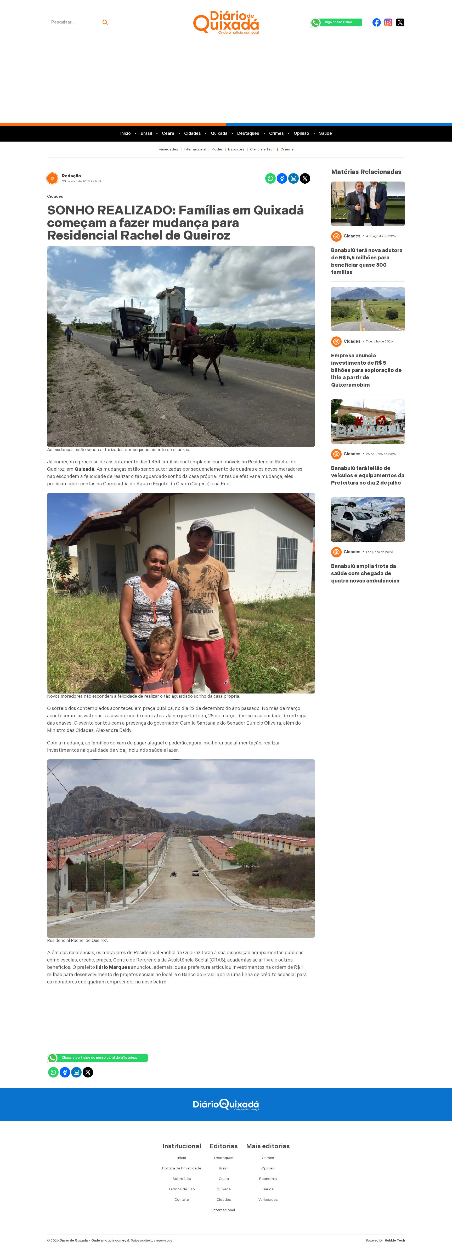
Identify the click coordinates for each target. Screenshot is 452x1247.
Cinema (286, 149)
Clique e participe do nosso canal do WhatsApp (99, 1058)
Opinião (301, 133)
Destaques (248, 133)
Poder (217, 149)
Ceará (168, 133)
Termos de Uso (181, 1189)
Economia (268, 1178)
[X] (400, 22)
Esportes (236, 149)
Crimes (276, 133)
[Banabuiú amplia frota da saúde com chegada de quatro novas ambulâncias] (368, 519)
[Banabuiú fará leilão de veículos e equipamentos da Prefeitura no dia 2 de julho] (368, 421)
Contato (181, 1199)
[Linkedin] (293, 178)
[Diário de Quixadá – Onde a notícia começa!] (226, 22)
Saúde (325, 133)
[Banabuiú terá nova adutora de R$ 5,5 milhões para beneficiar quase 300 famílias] (368, 204)
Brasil (146, 133)
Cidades (192, 133)
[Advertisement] (226, 84)
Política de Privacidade (181, 1168)
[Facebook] (376, 22)
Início (125, 133)
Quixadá (219, 133)
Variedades (168, 149)
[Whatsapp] (270, 178)
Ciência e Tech (262, 149)
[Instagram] (388, 22)
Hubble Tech (395, 1241)
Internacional (195, 149)
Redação (71, 176)
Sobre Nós (182, 1178)
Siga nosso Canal (338, 22)
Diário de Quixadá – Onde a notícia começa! (94, 1241)
